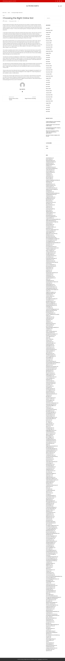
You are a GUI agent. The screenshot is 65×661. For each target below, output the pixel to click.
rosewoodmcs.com (50, 572)
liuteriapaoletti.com (50, 447)
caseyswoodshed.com (50, 481)
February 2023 (49, 90)
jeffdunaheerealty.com (50, 530)
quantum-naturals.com (50, 603)
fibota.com (48, 593)
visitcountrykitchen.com (51, 433)
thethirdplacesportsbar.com (51, 585)
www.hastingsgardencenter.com (52, 579)
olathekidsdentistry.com (51, 285)
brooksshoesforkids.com (51, 495)
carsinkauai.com (49, 612)
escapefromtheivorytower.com (52, 248)
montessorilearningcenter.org (52, 605)
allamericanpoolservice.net (51, 310)
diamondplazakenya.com (51, 599)
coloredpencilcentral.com (51, 255)
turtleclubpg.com (49, 463)
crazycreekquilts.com (50, 378)
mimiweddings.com (50, 644)
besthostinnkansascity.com (51, 645)
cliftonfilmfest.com (50, 257)
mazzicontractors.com (50, 584)
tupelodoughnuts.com (50, 284)
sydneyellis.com (49, 306)
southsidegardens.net (50, 581)
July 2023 (48, 80)
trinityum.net (48, 582)
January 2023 (48, 92)
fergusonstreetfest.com (51, 606)
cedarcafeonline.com (50, 169)
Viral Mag (39, 659)
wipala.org (48, 337)
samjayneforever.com (50, 607)
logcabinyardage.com (50, 509)
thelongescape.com (50, 427)
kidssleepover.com (49, 181)
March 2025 (48, 38)
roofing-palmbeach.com (51, 251)
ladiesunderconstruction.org (51, 233)
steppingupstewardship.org (51, 560)
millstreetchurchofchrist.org (51, 614)
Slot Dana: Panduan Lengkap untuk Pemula (53, 136)
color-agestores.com (50, 336)
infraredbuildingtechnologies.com (52, 238)
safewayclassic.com (50, 186)
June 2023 (48, 82)
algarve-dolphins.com (50, 434)
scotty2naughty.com (50, 400)
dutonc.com (48, 426)
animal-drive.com (49, 493)
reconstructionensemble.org (51, 456)
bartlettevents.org (49, 225)
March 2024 (48, 63)
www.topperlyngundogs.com (51, 528)
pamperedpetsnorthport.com (52, 281)
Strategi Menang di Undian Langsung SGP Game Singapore (53, 128)
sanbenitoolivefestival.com (51, 349)
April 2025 (48, 36)
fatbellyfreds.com (49, 589)
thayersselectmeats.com (51, 496)
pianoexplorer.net (49, 580)
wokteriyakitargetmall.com (51, 304)
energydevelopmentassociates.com (53, 242)
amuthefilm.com (49, 384)
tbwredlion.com (49, 601)
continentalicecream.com (51, 377)
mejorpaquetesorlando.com (51, 288)
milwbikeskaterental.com (51, 440)
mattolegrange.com (50, 429)
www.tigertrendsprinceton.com (52, 525)
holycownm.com (49, 460)
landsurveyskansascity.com (51, 541)
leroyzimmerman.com (50, 625)
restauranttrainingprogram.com (52, 309)
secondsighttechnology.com (51, 298)
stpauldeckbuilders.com (51, 542)
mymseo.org (48, 636)
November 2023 (49, 72)
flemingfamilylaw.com (50, 628)
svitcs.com (48, 487)
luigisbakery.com (49, 564)
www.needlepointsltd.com (51, 550)
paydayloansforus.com (50, 184)
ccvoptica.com (49, 562)
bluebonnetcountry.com (51, 202)
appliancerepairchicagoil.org (51, 189)
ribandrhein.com (49, 319)
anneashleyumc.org (50, 539)
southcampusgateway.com (51, 216)
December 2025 (49, 30)
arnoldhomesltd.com (50, 254)
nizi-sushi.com (49, 421)
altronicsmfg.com (49, 177)
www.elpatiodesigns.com (51, 590)
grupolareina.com (49, 228)
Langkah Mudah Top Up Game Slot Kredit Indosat (53, 125)
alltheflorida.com (49, 610)
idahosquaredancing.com (51, 266)
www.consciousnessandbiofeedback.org (54, 576)
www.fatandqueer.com (50, 538)
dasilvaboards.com (50, 370)
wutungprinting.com (50, 438)
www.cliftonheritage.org (51, 554)
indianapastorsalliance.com (51, 478)
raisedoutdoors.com (50, 259)
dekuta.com (48, 568)
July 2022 (48, 105)
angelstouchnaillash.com (51, 292)
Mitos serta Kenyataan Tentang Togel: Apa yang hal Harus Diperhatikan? (52, 132)
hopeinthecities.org (50, 344)
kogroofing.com (49, 210)
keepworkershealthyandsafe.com (53, 193)
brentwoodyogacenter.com (51, 558)
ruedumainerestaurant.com (51, 393)
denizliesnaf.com (49, 483)
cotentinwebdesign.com (51, 231)
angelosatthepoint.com (50, 477)
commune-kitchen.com (51, 383)
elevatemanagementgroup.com (52, 624)
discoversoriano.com (50, 353)
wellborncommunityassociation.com (53, 219)
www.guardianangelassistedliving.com (53, 597)
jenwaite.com (48, 623)
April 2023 (48, 86)
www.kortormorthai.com (51, 537)
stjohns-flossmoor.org (50, 452)
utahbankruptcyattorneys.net (52, 262)
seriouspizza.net (49, 489)
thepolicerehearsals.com (51, 363)
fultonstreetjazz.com (50, 224)
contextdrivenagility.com (51, 405)
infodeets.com (49, 165)
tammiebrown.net (49, 425)
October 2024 (49, 49)
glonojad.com (48, 396)
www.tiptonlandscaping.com (51, 559)
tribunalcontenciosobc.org (51, 367)
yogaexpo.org (48, 330)
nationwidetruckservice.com (51, 461)
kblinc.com (48, 279)
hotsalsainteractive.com (51, 167)
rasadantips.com (49, 174)
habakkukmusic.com (50, 517)
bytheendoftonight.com (51, 343)
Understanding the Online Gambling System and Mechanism (53, 122)
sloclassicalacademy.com (51, 369)
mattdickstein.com (50, 513)
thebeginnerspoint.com (50, 354)
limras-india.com (49, 159)
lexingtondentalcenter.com (51, 305)
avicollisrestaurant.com (50, 470)
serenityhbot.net (49, 520)
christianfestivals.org (50, 431)
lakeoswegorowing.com (50, 631)
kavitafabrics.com (49, 457)
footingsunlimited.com (50, 543)
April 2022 (48, 111)
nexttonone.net (49, 519)
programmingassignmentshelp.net (53, 180)
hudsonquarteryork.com (51, 592)
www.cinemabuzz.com (50, 569)
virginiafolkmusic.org (50, 317)
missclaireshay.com (50, 158)
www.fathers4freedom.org (51, 526)
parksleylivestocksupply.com (52, 334)
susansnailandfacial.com (51, 523)
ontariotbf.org (49, 190)
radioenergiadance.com (51, 212)
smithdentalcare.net (50, 646)
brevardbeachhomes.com (51, 246)
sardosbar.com (49, 270)
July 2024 (48, 55)
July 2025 (48, 34)
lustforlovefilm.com (50, 386)
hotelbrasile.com (49, 223)
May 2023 (48, 84)
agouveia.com (49, 633)
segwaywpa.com (49, 499)
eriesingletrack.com (50, 280)
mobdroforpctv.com (50, 347)
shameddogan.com (50, 504)
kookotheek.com (49, 214)
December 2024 (49, 45)
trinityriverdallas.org (50, 324)
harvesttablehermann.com (51, 240)
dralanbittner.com (49, 275)
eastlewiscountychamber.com (52, 366)
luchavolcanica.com (50, 459)
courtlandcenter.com (50, 468)
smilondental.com (49, 294)
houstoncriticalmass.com (51, 361)
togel (47, 148)
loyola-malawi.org (49, 339)
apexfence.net (49, 650)
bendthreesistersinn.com (51, 451)
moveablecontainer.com (51, 227)
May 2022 (48, 109)
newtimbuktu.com (49, 176)
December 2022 (49, 94)
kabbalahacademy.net (50, 293)
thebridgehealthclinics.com (51, 502)
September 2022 (49, 101)
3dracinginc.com (49, 360)
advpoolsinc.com (49, 476)
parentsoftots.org (49, 506)
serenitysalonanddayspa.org (51, 168)
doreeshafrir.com (49, 401)
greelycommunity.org (50, 392)
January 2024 (48, 67)
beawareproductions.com (51, 404)
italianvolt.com (49, 271)
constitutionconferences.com (52, 485)
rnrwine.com (48, 629)
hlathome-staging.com (50, 302)
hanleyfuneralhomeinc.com (51, 287)
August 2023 (48, 78)
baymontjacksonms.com (51, 442)
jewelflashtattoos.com (50, 198)
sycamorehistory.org (50, 573)
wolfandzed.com (49, 567)
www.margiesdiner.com (50, 547)
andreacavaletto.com (50, 332)
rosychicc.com (49, 340)
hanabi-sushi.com (49, 565)
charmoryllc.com (49, 358)
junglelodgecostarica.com (51, 430)
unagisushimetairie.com (50, 197)
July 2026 (48, 28)
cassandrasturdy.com (50, 348)
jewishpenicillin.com (50, 311)
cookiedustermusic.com (51, 455)
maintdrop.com (49, 206)
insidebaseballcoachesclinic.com (52, 611)
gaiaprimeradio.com (50, 423)
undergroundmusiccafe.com (51, 648)
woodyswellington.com (50, 588)
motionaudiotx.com (50, 640)
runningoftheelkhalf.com (51, 529)
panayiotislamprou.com (50, 215)
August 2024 (48, 53)
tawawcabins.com (49, 267)
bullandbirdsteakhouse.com (51, 551)
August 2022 (48, 103)
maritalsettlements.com (51, 439)
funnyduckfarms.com (50, 622)
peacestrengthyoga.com (51, 532)
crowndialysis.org (49, 307)
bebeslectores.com (50, 234)
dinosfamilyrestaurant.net (51, 237)
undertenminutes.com (50, 172)
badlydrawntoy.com (50, 515)
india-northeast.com (50, 250)
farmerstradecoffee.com (51, 508)
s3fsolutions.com (49, 245)
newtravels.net (49, 182)
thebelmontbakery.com (51, 185)
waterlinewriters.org (50, 503)
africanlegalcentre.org (50, 390)
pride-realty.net (49, 616)
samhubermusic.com (50, 649)
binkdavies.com (49, 379)
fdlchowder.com (49, 549)
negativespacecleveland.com (52, 446)
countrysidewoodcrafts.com (51, 188)
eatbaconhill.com (49, 178)
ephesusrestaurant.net (50, 586)
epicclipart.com (49, 203)
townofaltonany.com (50, 443)
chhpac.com (48, 637)
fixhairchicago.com (50, 482)
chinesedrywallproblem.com (51, 450)
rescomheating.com (50, 642)
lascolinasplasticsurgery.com (52, 552)
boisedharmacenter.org (51, 335)
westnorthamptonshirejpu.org (52, 221)
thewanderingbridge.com (51, 412)
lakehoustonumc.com (50, 516)
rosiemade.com (49, 283)
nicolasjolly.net (49, 387)
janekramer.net (49, 420)
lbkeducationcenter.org (50, 323)
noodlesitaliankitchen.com (51, 194)
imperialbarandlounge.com (51, 258)
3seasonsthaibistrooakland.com (52, 327)
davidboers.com (49, 511)
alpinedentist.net (49, 211)
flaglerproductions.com (50, 374)
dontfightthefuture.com (50, 253)
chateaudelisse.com (50, 218)
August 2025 (48, 32)
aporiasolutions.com (50, 498)
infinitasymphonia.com (50, 388)
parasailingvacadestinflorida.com (52, 615)
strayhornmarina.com (50, 373)
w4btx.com (48, 290)
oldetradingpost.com (50, 232)
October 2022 (48, 99)
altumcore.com (49, 491)
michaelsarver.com (50, 300)
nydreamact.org (49, 195)
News (4, 15)
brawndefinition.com (50, 375)
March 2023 (48, 88)
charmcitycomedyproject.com (52, 403)
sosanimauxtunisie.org (50, 208)
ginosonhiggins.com (50, 436)
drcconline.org (49, 472)
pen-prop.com (49, 524)
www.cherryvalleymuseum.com (52, 229)
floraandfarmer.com (50, 244)
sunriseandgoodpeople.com (51, 448)
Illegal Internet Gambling (30, 98)
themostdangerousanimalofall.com (53, 362)
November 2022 (49, 97)
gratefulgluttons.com (50, 345)
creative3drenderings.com (51, 507)
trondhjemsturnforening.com (52, 598)
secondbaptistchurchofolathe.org (53, 635)
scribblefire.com (49, 328)
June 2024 (48, 57)
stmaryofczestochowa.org (51, 409)
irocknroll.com (49, 263)
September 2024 (49, 51)
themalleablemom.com (50, 413)
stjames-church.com (50, 399)
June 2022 (48, 107)
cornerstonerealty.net (50, 575)
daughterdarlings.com (50, 164)
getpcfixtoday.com (50, 199)
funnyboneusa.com (50, 453)
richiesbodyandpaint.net (51, 161)
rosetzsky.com (49, 395)
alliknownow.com (49, 365)
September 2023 (49, 76)
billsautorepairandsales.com (51, 602)
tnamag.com (48, 494)
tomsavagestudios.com (50, 313)
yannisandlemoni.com (50, 276)
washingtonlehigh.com (50, 563)
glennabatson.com (50, 371)
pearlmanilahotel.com (50, 204)
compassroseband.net (50, 490)
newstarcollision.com (50, 296)
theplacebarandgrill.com (51, 473)
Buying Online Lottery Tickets (13, 98)
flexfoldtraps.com (49, 534)
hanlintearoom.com (50, 620)
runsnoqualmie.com (50, 545)
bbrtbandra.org (49, 201)
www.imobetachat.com (50, 512)
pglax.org (48, 444)
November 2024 (49, 47)
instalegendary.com (50, 191)
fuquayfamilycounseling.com (51, 632)
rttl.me (47, 641)
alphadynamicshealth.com (51, 618)
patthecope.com (49, 486)
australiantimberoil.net (50, 236)
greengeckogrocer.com (51, 301)
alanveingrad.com (49, 435)
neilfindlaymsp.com (50, 469)
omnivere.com (49, 173)
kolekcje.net (48, 320)
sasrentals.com (49, 297)
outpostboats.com (49, 341)
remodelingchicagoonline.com (52, 556)
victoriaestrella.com (50, 465)
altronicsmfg (32, 6)
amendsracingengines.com (51, 536)
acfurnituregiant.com (50, 171)
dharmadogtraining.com (51, 639)
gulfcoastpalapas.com (50, 500)
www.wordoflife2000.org (51, 264)
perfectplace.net (49, 326)
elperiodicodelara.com (50, 160)
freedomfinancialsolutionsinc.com (52, 533)
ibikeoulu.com (48, 406)
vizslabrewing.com (49, 274)
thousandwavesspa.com (51, 466)
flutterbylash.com (49, 619)
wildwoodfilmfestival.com (51, 220)
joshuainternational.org (50, 521)
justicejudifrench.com (50, 410)
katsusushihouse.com (50, 391)
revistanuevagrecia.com (51, 397)
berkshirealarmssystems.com (52, 272)
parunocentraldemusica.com (52, 595)
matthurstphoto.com (50, 609)
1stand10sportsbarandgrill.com (52, 289)
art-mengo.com (49, 422)
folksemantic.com (49, 268)
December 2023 (49, 69)
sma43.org (48, 555)
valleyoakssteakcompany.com (52, 479)
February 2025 (49, 40)
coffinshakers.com (49, 408)
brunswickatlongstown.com (51, 417)
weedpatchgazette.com (51, 277)
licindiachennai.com (50, 163)
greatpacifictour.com (50, 464)
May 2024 (48, 59)
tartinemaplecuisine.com (51, 418)
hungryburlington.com (50, 416)
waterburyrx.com (49, 474)
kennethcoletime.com (50, 414)
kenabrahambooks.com (51, 382)
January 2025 (48, 42)
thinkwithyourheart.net (50, 261)
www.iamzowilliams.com (51, 577)
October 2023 (48, 74)
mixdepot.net (48, 571)
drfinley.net (48, 627)
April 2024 (48, 61)
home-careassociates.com (51, 331)
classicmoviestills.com (50, 350)
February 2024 (49, 65)
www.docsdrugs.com (50, 546)
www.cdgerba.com (50, 594)
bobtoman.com (49, 207)
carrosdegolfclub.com (50, 241)
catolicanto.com (49, 322)
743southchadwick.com (51, 249)
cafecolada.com (49, 352)
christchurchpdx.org (50, 380)
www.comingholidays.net (51, 356)
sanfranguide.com (49, 357)
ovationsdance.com (50, 318)
